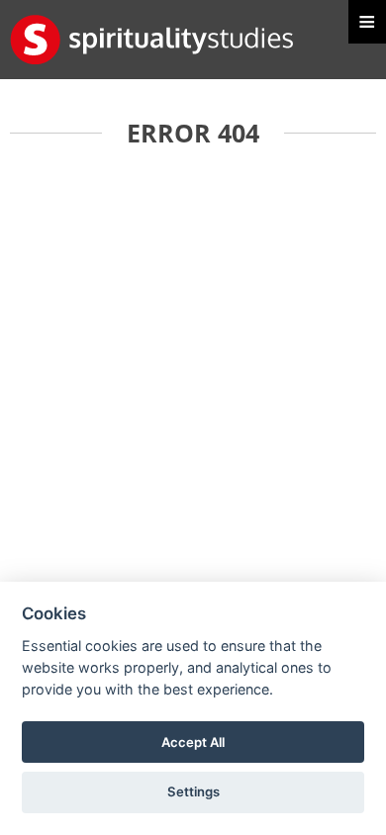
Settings (193, 791)
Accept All (193, 742)
